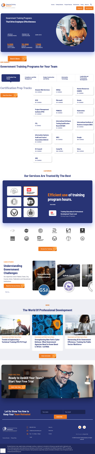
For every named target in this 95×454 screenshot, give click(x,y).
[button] (12, 292)
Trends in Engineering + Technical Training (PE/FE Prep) (14, 340)
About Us (87, 4)
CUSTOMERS (47, 171)
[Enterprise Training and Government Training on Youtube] (80, 427)
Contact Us (80, 8)
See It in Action (89, 8)
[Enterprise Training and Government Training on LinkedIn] (84, 427)
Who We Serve (76, 4)
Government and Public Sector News (11, 337)
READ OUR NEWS (45, 356)
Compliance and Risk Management (30, 78)
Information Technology (65, 78)
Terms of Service (6, 438)
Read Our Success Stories (13, 286)
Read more (53, 204)
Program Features (68, 4)
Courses (52, 4)
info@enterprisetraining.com (35, 430)
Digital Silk (85, 434)
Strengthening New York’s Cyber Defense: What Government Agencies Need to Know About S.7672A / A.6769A (47, 343)
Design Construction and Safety (48, 78)
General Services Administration (44, 275)
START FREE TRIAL (16, 387)
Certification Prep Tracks (11, 78)
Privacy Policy (13, 438)
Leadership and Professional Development (84, 78)
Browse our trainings (46, 249)
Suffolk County (68, 275)
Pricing (82, 4)
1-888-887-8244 (32, 427)
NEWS (47, 305)
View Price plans (7, 95)
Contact (50, 433)
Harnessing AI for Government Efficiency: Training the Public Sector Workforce (79, 341)
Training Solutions (59, 4)
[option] (47, 333)
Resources (51, 430)
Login (31, 437)
